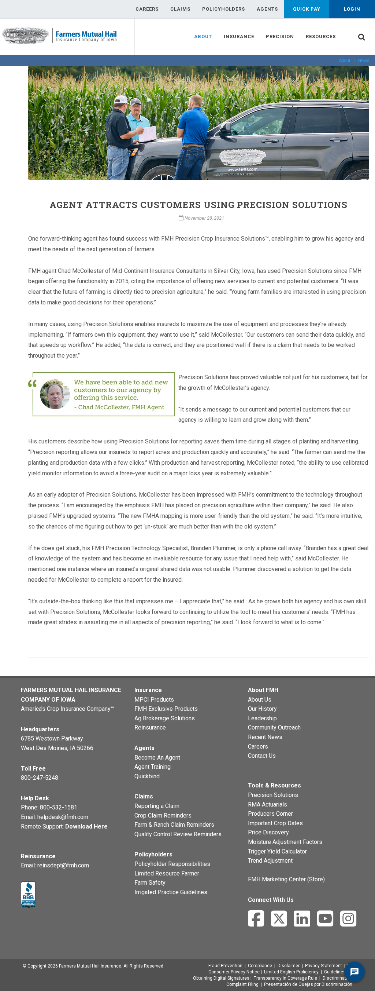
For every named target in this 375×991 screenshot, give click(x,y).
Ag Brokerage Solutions (164, 718)
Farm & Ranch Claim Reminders (174, 824)
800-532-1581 (58, 807)
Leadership (262, 718)
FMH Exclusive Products (166, 708)
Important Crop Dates (275, 823)
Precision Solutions (273, 794)
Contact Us (262, 755)
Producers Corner (270, 813)
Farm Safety (150, 882)
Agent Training (152, 766)
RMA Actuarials (267, 804)
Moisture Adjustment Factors (285, 841)
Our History (262, 708)
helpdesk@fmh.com (62, 816)
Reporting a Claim (156, 805)
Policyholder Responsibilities (172, 863)
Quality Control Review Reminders (178, 834)
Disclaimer (289, 965)
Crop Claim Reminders (163, 815)
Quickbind (147, 776)
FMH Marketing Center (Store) (286, 879)
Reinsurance (150, 727)
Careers (258, 746)
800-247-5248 (39, 777)
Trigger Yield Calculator (277, 851)
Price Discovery (268, 832)
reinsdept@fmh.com (63, 865)
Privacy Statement (323, 965)
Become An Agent (157, 757)
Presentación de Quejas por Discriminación (308, 984)
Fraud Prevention (225, 965)
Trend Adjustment (270, 860)
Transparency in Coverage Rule (285, 978)
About (344, 60)
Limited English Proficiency (291, 971)
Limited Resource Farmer (166, 873)
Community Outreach (274, 727)
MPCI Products (154, 699)
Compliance (260, 965)
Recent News (265, 737)
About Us (259, 699)
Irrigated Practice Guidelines (170, 892)
